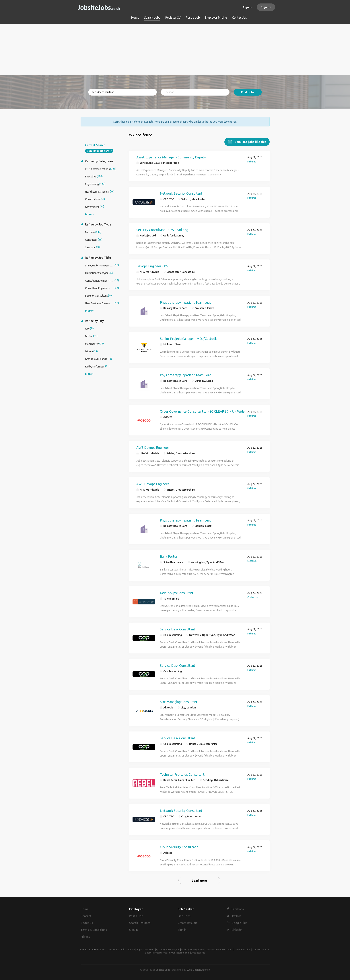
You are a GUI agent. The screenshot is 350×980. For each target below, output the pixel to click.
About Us (87, 922)
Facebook (238, 909)
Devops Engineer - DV (152, 266)
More (88, 214)
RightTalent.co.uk (146, 949)
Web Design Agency (198, 969)
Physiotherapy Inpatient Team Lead (185, 302)
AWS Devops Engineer (152, 447)
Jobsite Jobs (163, 969)
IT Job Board (112, 949)
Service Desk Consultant (177, 629)
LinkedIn (237, 929)
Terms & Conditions (94, 929)
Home (84, 909)
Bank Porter (169, 556)
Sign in (247, 7)
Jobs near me (198, 952)
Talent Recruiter (242, 949)
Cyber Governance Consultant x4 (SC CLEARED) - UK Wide (202, 411)
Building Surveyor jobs (192, 949)
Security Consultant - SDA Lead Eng (162, 230)
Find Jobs (247, 92)
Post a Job (136, 916)
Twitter (236, 916)
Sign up (266, 7)
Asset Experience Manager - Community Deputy (171, 157)
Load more (199, 880)
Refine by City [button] (94, 321)
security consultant (98, 151)
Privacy (85, 936)
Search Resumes (140, 922)
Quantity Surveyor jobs (168, 949)
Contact (86, 916)
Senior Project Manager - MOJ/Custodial (189, 338)
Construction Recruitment (219, 949)
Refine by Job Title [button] (97, 257)
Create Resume (187, 922)
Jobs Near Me (128, 949)
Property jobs (160, 952)
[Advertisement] (175, 49)
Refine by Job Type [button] (97, 224)
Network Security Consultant (181, 193)
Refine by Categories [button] (98, 161)
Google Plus (239, 922)
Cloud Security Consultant (179, 847)
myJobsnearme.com (179, 952)
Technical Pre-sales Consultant (182, 774)
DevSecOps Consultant (176, 593)
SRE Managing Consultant (178, 702)
